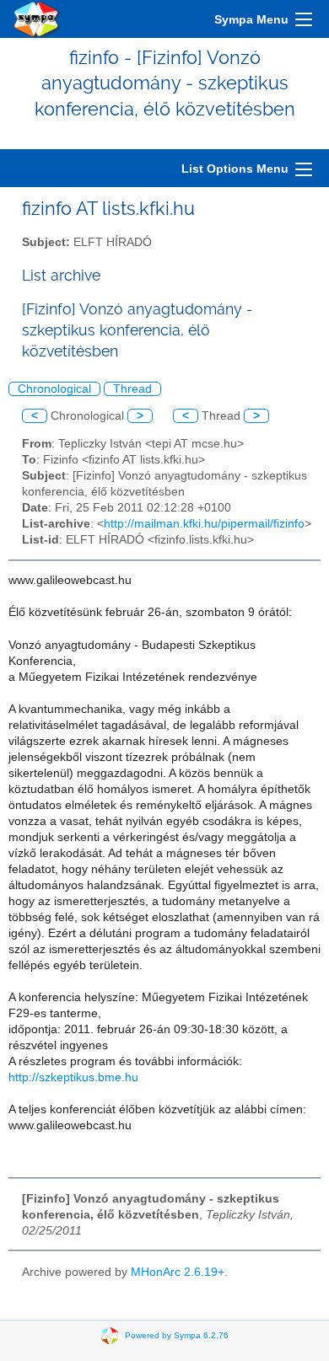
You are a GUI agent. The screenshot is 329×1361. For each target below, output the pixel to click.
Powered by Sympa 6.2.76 (177, 1335)
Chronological (54, 389)
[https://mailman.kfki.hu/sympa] (37, 19)
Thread (132, 389)
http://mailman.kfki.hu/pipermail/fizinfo (204, 523)
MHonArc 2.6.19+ (177, 1272)
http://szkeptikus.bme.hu (73, 1077)
